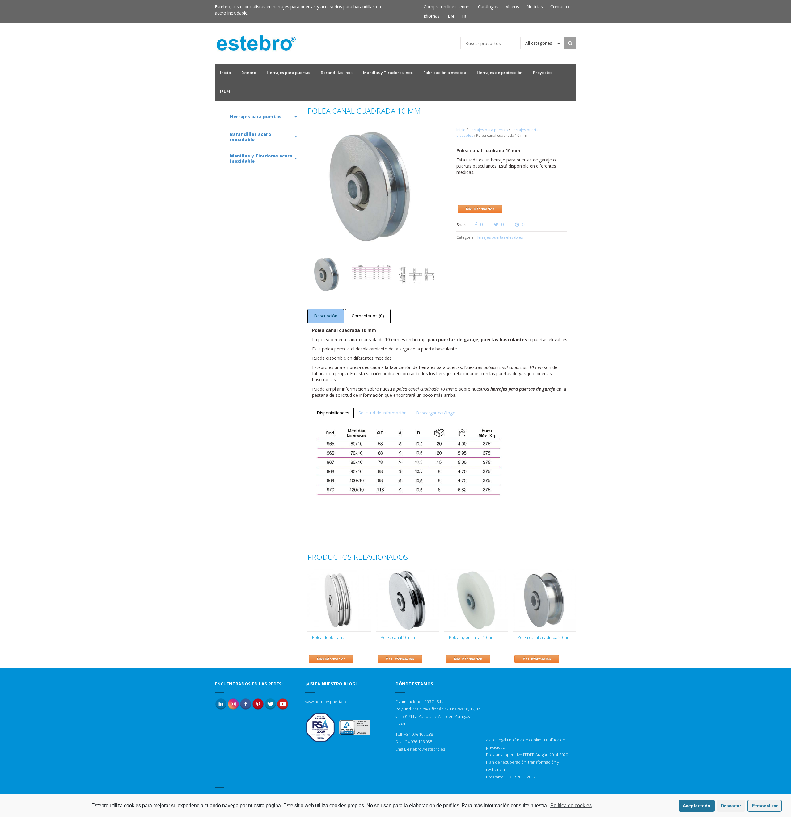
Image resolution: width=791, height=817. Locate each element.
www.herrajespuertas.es (327, 701)
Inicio (461, 129)
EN (451, 16)
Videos (512, 7)
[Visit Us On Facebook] (245, 703)
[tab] (333, 413)
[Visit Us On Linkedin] (221, 703)
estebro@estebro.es (426, 749)
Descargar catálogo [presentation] (435, 413)
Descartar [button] (731, 805)
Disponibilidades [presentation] (333, 413)
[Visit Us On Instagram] (233, 703)
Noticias (535, 7)
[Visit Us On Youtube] (283, 703)
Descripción (325, 316)
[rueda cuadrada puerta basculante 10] (327, 274)
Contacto (559, 7)
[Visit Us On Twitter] (270, 703)
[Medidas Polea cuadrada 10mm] (416, 274)
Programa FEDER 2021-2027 (510, 777)
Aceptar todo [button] (696, 805)
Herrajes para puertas (488, 129)
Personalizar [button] (765, 805)
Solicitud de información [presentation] (382, 413)
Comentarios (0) (368, 316)
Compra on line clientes (447, 7)
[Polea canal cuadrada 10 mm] (371, 274)
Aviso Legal (496, 740)
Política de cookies (526, 740)
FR (463, 16)
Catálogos (488, 7)
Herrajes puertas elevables (499, 237)
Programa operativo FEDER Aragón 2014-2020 (527, 754)
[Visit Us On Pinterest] (258, 703)
